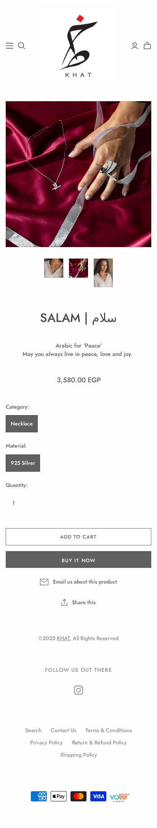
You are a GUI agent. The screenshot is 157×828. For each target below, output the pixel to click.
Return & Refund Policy (99, 742)
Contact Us (63, 730)
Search (33, 730)
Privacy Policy (46, 742)
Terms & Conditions (108, 730)
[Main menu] (9, 46)
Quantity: (16, 485)
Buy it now (78, 560)
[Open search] (22, 46)
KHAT (63, 638)
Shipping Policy (78, 754)
